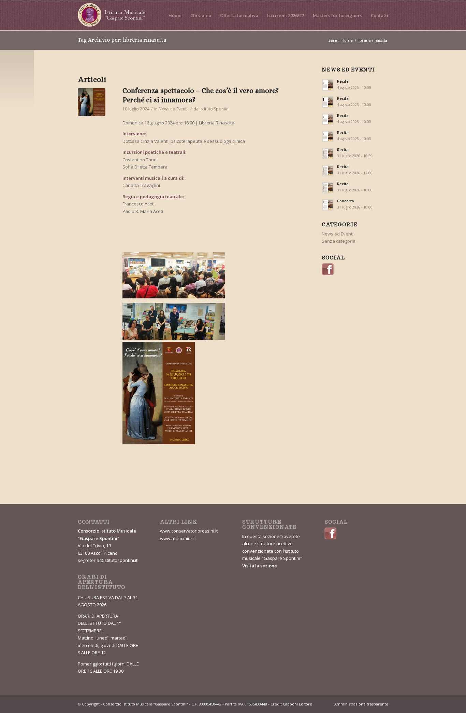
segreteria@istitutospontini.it (107, 560)
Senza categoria (338, 241)
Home (347, 40)
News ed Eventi (173, 109)
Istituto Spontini (215, 109)
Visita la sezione (259, 566)
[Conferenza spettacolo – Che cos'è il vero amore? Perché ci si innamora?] (173, 276)
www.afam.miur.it (178, 538)
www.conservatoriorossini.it (189, 531)
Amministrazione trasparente (361, 704)
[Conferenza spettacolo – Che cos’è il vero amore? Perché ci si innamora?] (91, 102)
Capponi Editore (297, 704)
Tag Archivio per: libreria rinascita (122, 40)
